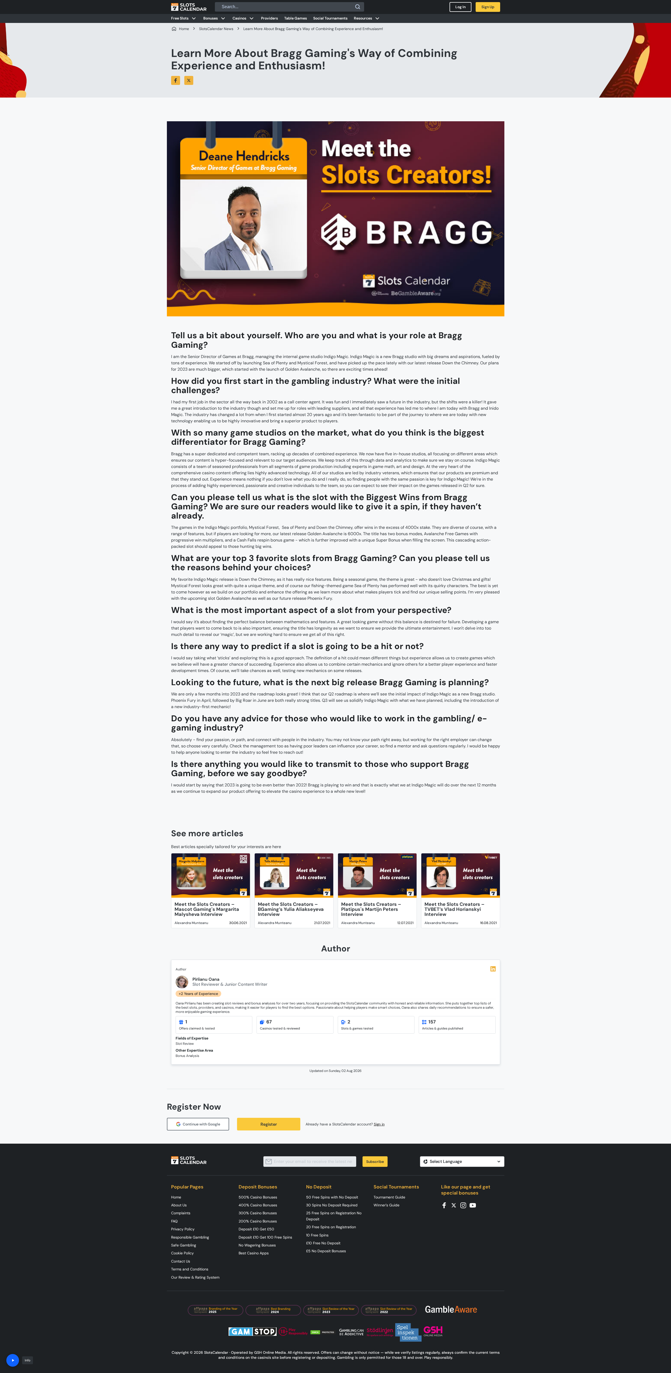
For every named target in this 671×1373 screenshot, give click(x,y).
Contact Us (180, 1261)
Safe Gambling (183, 1245)
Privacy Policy (183, 1229)
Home (176, 1197)
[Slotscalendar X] (455, 1205)
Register (268, 1124)
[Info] (12, 1360)
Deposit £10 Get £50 (256, 1229)
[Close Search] (357, 7)
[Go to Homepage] (188, 7)
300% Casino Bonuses (258, 1213)
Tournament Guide (389, 1197)
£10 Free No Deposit (323, 1243)
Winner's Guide (386, 1205)
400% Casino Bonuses (258, 1205)
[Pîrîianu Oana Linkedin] (493, 968)
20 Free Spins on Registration (331, 1227)
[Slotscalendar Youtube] (474, 1205)
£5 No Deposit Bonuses (326, 1251)
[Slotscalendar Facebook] (446, 1205)
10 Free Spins (317, 1235)
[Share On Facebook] (175, 80)
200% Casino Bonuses (258, 1221)
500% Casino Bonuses (258, 1197)
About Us (179, 1205)
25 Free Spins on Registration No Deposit (333, 1216)
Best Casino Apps (254, 1253)
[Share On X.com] (188, 80)
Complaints (180, 1213)
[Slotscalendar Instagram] (465, 1205)
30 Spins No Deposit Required (332, 1205)
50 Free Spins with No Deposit (332, 1197)
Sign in (379, 1124)
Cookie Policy (182, 1253)
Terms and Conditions (189, 1269)
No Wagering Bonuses (257, 1245)
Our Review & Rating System (195, 1277)
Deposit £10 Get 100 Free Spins (265, 1237)
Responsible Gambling (190, 1237)
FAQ (174, 1221)
